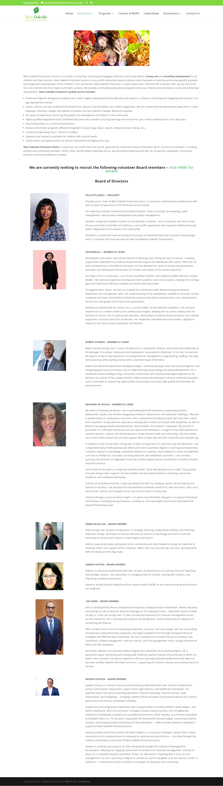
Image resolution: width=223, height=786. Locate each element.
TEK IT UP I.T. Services (77, 781)
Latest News (151, 13)
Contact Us (193, 13)
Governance (171, 13)
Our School (84, 13)
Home (69, 13)
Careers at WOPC (129, 13)
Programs (105, 13)
